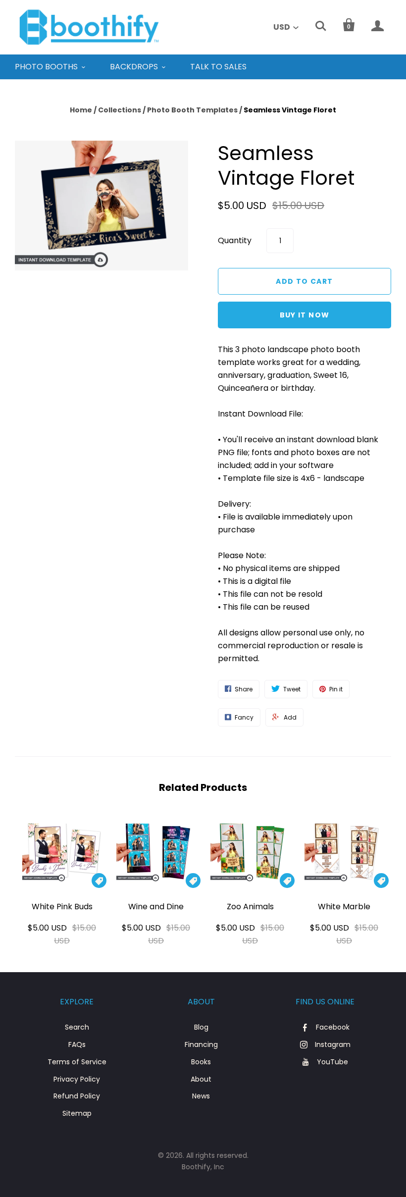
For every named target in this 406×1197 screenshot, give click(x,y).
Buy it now (305, 315)
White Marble (344, 906)
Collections (119, 110)
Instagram (333, 1044)
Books (201, 1062)
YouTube (332, 1062)
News (201, 1096)
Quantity (235, 240)
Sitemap (77, 1113)
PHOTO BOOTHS (46, 66)
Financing (201, 1044)
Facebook (333, 1027)
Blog (201, 1027)
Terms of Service (77, 1062)
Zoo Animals (250, 906)
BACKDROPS (134, 66)
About (201, 1079)
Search (77, 1027)
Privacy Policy (76, 1079)
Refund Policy (76, 1096)
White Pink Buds (62, 906)
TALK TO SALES (218, 66)
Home (81, 110)
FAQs (77, 1044)
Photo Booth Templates (192, 110)
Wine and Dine (156, 906)
